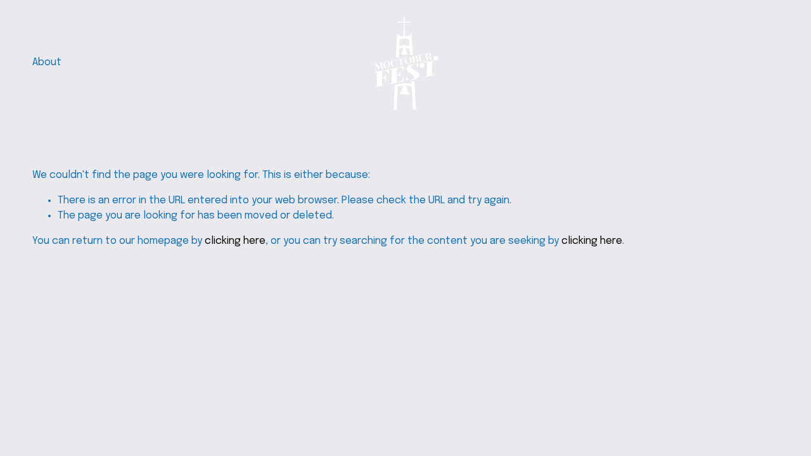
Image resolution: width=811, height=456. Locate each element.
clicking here (235, 241)
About (46, 62)
